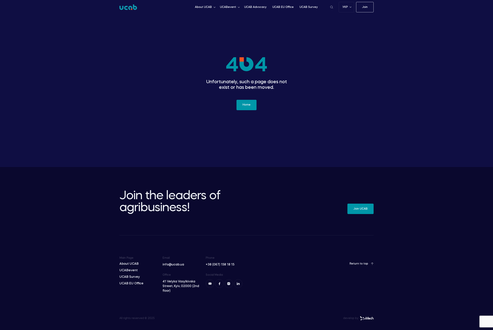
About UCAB (203, 7)
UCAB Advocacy (255, 7)
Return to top (359, 263)
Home (246, 104)
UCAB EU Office (283, 7)
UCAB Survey (308, 7)
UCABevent (228, 7)
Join (365, 7)
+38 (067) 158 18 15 (220, 264)
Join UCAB (360, 208)
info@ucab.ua (173, 264)
